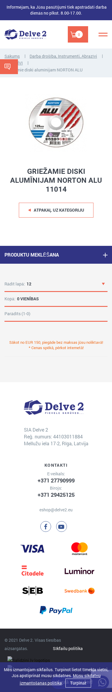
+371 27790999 (56, 480)
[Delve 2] (25, 34)
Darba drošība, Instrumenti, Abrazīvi (63, 56)
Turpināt (78, 683)
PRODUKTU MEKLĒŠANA (31, 255)
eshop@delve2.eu (56, 510)
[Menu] (103, 34)
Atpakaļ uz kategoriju (59, 210)
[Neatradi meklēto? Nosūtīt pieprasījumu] (9, 66)
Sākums (12, 56)
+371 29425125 (56, 494)
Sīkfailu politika (68, 648)
